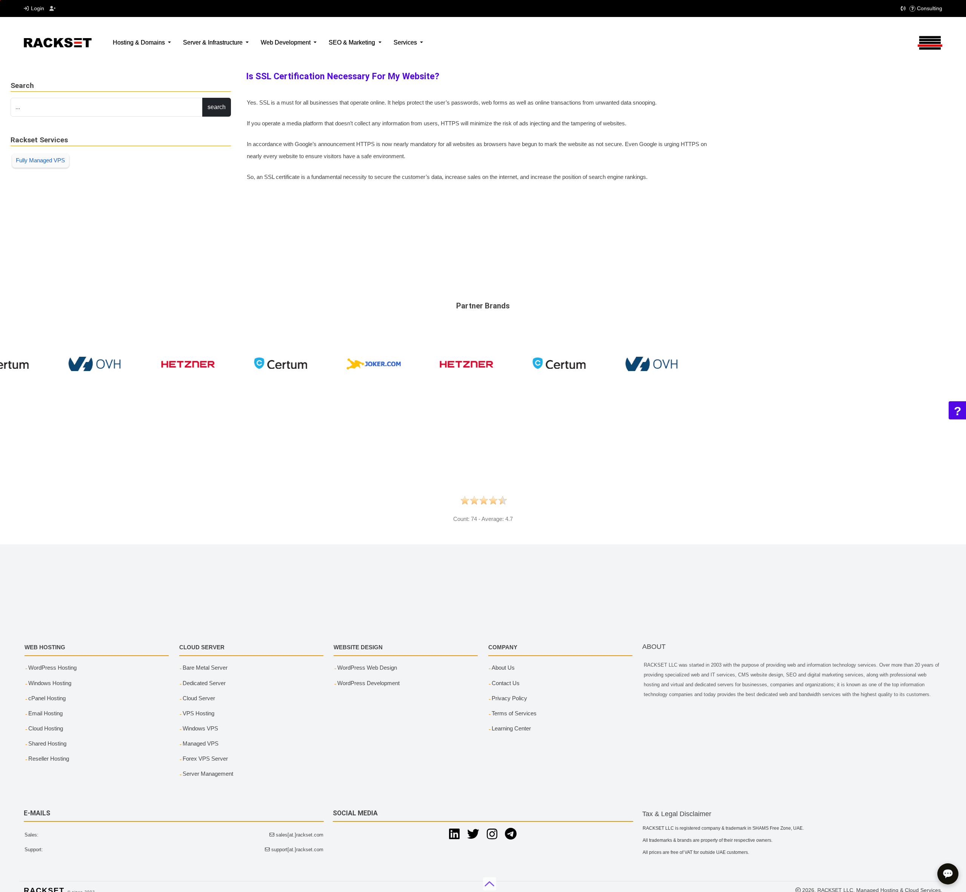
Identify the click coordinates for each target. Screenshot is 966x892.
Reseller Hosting (48, 758)
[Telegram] (511, 834)
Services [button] (406, 42)
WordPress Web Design (367, 667)
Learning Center (511, 728)
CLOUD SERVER (202, 647)
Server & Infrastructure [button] (213, 42)
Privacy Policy (509, 698)
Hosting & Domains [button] (139, 42)
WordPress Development (368, 683)
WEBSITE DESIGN (358, 647)
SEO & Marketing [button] (353, 42)
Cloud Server (199, 698)
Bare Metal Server (205, 667)
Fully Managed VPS (40, 160)
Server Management (208, 773)
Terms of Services (514, 713)
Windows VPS (200, 728)
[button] (903, 8)
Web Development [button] (286, 42)
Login (37, 8)
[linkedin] (454, 834)
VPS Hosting (198, 713)
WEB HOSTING (45, 647)
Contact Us (506, 683)
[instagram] (492, 834)
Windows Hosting (49, 683)
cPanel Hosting (47, 698)
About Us (503, 667)
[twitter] (473, 834)
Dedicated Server (204, 683)
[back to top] (489, 883)
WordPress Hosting (52, 667)
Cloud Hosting (45, 728)
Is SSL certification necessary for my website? (342, 76)
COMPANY (502, 647)
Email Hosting (45, 713)
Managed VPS (200, 743)
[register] (53, 8)
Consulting (929, 8)
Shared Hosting (47, 743)
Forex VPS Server (205, 758)
